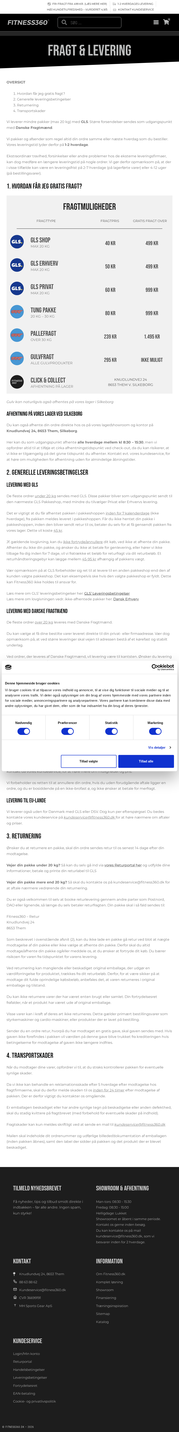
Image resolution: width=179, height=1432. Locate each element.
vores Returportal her (123, 865)
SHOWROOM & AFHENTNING (122, 1188)
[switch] (67, 731)
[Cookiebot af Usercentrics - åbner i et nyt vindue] (155, 667)
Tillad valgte (88, 761)
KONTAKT (22, 1261)
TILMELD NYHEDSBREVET (37, 1188)
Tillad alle (146, 761)
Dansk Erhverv (126, 599)
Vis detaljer (156, 747)
